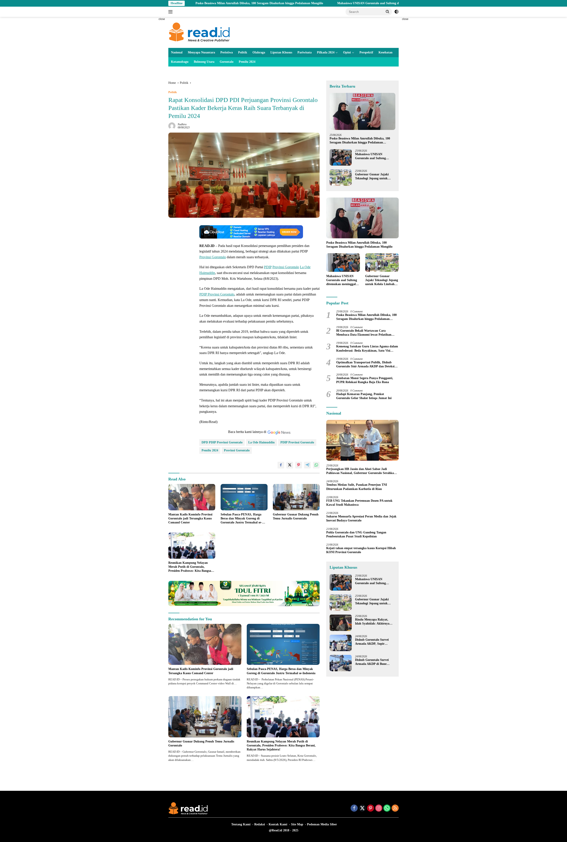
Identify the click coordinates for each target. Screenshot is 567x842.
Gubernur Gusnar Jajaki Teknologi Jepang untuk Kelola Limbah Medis (372, 176)
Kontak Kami (278, 824)
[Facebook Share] (281, 465)
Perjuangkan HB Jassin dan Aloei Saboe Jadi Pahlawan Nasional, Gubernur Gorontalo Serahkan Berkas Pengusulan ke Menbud (361, 471)
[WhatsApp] (386, 809)
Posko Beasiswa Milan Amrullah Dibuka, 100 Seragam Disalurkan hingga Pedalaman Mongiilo (213, 3)
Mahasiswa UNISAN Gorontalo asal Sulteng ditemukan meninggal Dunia (340, 3)
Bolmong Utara (204, 61)
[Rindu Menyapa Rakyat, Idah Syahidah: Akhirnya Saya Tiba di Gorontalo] (341, 622)
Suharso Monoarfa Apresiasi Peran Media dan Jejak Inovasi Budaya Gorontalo (361, 518)
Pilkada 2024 (325, 52)
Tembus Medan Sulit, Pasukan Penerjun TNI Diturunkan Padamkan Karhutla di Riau (356, 486)
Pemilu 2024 (247, 61)
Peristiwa (226, 52)
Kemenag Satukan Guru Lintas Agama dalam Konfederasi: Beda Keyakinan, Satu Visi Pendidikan (367, 348)
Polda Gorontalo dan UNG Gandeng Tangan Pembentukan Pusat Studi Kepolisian (356, 534)
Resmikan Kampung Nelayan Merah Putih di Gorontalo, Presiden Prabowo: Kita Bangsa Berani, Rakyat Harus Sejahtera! (190, 567)
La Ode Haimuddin (261, 442)
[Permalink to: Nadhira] (171, 125)
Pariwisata (304, 52)
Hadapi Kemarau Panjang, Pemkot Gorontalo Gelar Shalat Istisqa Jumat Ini (364, 395)
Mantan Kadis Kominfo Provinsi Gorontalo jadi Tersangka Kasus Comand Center (190, 518)
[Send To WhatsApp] (316, 465)
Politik (242, 52)
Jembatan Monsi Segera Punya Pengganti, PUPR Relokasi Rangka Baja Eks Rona (364, 380)
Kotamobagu (179, 61)
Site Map (297, 824)
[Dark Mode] (396, 12)
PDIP (268, 267)
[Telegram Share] (307, 465)
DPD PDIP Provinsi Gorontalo (222, 442)
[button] (387, 11)
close (162, 19)
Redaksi (259, 824)
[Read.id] (199, 32)
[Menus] (171, 12)
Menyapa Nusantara (201, 52)
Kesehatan (385, 52)
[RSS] (395, 809)
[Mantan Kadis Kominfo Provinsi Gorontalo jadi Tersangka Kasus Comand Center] (191, 497)
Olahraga (258, 52)
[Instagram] (378, 809)
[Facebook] (354, 809)
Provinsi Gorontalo (212, 257)
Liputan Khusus (281, 52)
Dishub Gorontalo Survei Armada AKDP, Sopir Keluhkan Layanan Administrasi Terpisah (372, 642)
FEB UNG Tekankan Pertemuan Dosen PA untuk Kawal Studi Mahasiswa (359, 502)
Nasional (177, 52)
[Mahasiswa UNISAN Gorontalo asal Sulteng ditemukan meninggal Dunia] (341, 157)
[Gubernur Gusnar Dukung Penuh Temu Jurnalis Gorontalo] (296, 497)
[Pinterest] (370, 809)
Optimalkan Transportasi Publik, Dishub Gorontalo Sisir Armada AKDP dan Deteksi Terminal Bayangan (365, 364)
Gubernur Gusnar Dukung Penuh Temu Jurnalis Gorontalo (295, 516)
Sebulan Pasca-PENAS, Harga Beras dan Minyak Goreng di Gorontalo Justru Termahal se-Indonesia (241, 519)
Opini (347, 52)
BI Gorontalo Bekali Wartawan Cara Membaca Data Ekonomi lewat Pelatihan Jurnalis (363, 333)
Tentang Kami (240, 824)
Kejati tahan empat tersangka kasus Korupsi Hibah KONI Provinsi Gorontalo (361, 550)
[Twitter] (362, 809)
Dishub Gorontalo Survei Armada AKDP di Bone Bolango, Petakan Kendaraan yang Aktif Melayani (375, 662)
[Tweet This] (289, 465)
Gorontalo (226, 61)
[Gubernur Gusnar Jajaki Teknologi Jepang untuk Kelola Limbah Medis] (341, 177)
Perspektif (366, 52)
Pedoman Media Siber (322, 824)
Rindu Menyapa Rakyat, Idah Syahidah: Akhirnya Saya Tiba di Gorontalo (372, 621)
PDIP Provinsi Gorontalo (216, 294)
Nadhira (182, 124)
